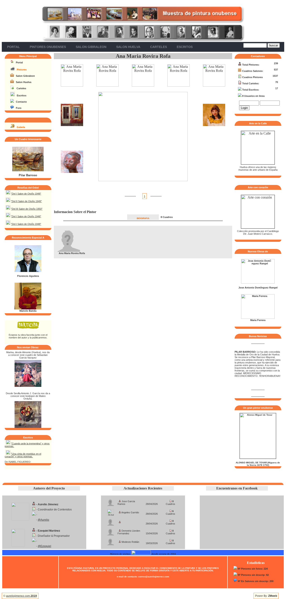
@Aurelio (43, 519)
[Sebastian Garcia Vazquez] (28, 386)
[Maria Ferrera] (258, 318)
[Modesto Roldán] (110, 541)
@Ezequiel (44, 546)
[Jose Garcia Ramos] (110, 501)
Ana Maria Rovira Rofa (143, 56)
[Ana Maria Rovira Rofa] (72, 85)
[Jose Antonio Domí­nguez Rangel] (258, 282)
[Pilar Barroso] (28, 170)
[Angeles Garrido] (110, 511)
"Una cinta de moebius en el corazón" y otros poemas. (23, 455)
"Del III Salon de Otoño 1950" (26, 208)
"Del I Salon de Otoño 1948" (26, 193)
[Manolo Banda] (28, 308)
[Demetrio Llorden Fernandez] (110, 531)
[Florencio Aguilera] (28, 271)
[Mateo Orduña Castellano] (28, 427)
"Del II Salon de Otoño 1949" (26, 201)
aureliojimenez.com (21, 595)
